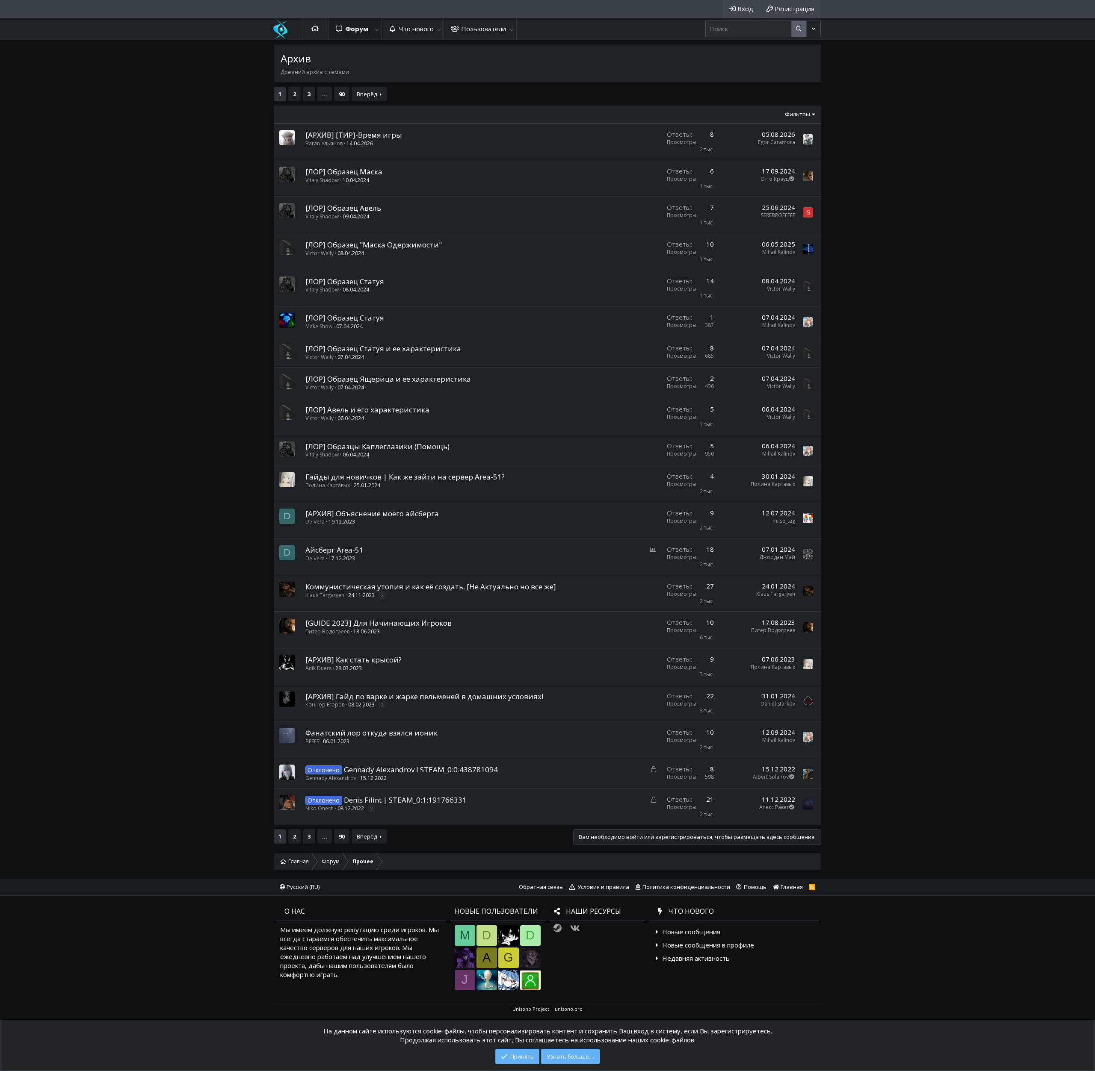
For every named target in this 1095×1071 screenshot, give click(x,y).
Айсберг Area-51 (334, 550)
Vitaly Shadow (322, 180)
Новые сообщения (691, 931)
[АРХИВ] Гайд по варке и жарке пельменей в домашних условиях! (424, 696)
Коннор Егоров (324, 704)
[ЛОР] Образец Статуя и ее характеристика (383, 348)
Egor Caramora (776, 142)
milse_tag (783, 520)
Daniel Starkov (778, 703)
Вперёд (367, 94)
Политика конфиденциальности (686, 887)
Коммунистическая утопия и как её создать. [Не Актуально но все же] (430, 586)
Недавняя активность (696, 958)
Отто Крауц (775, 178)
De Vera (315, 521)
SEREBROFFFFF (778, 215)
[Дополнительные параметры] (798, 29)
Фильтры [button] (797, 114)
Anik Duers (318, 668)
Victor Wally (319, 253)
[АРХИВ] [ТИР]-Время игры (353, 135)
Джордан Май (777, 557)
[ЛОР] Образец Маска (343, 172)
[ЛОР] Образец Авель (343, 208)
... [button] (324, 94)
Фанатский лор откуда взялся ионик (371, 733)
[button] (377, 29)
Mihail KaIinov (778, 252)
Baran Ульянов (324, 143)
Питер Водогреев (327, 631)
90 (342, 94)
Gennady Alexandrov (330, 778)
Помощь (755, 887)
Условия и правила (603, 887)
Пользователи (483, 28)
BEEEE (312, 741)
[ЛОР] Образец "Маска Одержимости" (373, 245)
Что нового (416, 28)
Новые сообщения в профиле (708, 945)
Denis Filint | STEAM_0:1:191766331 (405, 800)
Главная (315, 29)
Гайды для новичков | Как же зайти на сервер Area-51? (405, 477)
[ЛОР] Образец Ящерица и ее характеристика (388, 379)
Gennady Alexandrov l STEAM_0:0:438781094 (421, 769)
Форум (356, 28)
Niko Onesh (319, 808)
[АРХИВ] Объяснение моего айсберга (372, 513)
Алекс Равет (774, 807)
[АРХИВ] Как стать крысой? (353, 660)
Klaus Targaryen (324, 595)
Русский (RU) (302, 887)
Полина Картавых (327, 485)
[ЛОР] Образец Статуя (344, 281)
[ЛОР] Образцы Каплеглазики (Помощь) (377, 446)
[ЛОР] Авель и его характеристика (367, 410)
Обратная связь (541, 887)
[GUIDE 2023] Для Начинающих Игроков (378, 623)
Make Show (318, 326)
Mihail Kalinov (778, 325)
